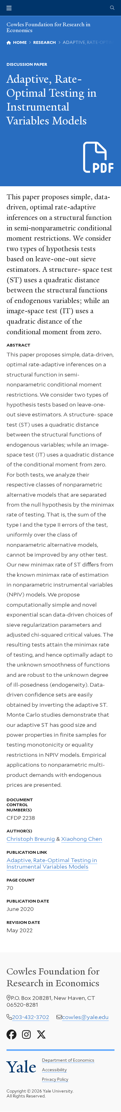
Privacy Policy (55, 1079)
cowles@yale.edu (85, 1017)
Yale (21, 1066)
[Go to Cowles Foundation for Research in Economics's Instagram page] (26, 1035)
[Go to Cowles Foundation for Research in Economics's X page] (41, 1035)
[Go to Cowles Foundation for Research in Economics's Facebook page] (11, 1035)
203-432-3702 (30, 1017)
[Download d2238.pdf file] (98, 157)
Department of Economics (68, 1060)
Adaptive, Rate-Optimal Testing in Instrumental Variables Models (52, 863)
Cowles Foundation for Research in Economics (48, 27)
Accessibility (54, 1069)
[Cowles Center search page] (112, 8)
